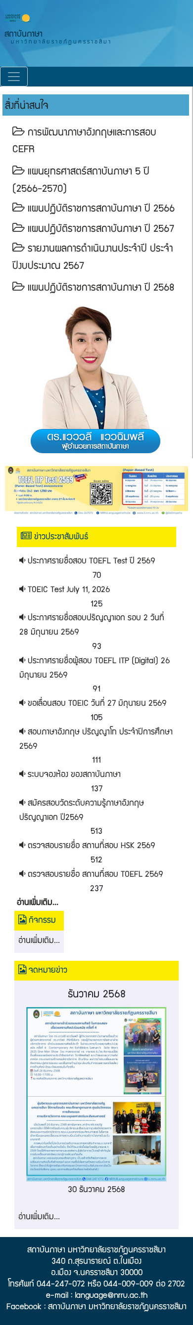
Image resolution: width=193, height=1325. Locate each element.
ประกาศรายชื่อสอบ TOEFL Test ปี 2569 (90, 561)
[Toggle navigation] (14, 76)
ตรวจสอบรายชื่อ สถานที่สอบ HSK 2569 (90, 846)
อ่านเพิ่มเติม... (39, 941)
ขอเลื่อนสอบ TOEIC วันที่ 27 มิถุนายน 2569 (96, 704)
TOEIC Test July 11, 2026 (67, 590)
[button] (19, 490)
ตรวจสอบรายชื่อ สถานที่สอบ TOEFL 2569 (94, 875)
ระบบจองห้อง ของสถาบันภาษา (73, 775)
